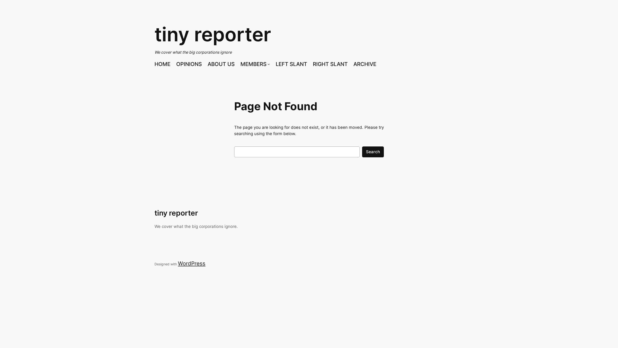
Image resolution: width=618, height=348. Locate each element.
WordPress (191, 263)
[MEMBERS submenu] (268, 64)
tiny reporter (212, 34)
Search (373, 151)
